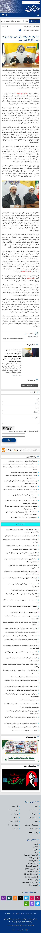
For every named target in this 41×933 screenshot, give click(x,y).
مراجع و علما (33, 810)
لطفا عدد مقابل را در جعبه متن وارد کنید (24, 431)
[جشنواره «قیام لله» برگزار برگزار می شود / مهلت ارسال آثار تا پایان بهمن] (20, 194)
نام (38, 399)
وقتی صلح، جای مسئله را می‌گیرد (29, 700)
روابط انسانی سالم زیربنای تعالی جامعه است (24, 590)
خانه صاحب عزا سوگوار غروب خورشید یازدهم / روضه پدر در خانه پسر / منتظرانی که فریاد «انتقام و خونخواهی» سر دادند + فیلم (20, 466)
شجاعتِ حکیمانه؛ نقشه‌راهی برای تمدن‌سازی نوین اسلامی (20, 686)
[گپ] (32, 903)
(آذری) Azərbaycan (31, 871)
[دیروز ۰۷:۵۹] (20, 750)
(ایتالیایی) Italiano (31, 877)
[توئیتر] (20, 898)
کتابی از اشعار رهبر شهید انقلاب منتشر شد (25, 549)
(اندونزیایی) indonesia (30, 882)
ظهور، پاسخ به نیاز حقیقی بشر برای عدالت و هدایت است (20, 723)
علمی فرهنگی (33, 817)
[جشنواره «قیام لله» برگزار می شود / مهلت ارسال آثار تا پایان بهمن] (20, 55)
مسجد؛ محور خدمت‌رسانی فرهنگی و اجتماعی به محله (21, 546)
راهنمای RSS (33, 832)
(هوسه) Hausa (33, 880)
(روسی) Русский (32, 866)
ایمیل (37, 408)
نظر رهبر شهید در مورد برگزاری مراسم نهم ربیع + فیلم (21, 486)
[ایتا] (15, 898)
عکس (36, 821)
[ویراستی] (37, 903)
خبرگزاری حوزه (22, 93)
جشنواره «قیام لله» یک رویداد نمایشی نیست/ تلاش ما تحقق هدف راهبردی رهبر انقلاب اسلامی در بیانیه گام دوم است (12, 357)
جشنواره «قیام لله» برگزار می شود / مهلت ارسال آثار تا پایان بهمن (20, 38)
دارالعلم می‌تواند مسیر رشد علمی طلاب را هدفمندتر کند (21, 632)
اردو (36, 852)
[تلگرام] (26, 898)
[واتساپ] (26, 903)
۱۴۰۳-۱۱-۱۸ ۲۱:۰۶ (15, 375)
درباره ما (15, 829)
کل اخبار (15, 806)
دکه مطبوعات (31, 737)
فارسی (36, 844)
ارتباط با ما (34, 829)
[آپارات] (32, 898)
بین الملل (14, 814)
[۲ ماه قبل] (20, 779)
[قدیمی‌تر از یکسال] (30, 352)
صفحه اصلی (36, 26)
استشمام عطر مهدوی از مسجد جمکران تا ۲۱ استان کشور (21, 536)
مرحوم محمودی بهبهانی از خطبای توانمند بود (24, 517)
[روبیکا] (3, 898)
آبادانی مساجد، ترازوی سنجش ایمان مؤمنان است (22, 727)
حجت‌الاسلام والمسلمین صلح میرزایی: (13, 351)
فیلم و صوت (14, 821)
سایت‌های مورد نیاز (31, 825)
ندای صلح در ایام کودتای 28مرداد (29, 707)
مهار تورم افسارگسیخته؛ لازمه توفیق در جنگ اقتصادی (22, 690)
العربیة (35, 850)
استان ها (35, 814)
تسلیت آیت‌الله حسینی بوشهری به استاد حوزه (24, 472)
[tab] (20, 524)
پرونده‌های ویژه (30, 766)
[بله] (9, 898)
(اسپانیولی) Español (31, 869)
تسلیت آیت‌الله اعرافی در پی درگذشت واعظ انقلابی (22, 461)
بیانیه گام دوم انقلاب (29, 385)
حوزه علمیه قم (27, 26)
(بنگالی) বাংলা (33, 860)
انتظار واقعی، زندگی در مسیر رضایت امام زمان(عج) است (20, 704)
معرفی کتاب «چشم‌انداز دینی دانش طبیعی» (24, 731)
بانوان (16, 817)
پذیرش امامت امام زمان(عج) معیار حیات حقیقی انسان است (19, 628)
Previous (36, 780)
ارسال (9, 440)
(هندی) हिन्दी (33, 858)
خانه (36, 806)
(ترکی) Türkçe (33, 863)
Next (5, 780)
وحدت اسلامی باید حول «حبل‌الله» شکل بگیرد (24, 677)
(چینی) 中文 (33, 885)
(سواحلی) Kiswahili (31, 874)
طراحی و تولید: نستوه (18, 930)
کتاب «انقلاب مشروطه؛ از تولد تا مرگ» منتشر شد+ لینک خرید (20, 636)
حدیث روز (34, 21)
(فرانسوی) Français (31, 855)
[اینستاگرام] (37, 898)
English (35, 847)
